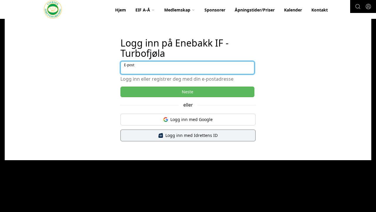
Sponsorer (214, 10)
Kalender (293, 10)
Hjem (120, 10)
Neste (187, 92)
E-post (129, 64)
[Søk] (357, 6)
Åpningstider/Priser (255, 10)
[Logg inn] (368, 6)
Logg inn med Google (191, 119)
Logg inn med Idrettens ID (191, 135)
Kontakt (319, 10)
